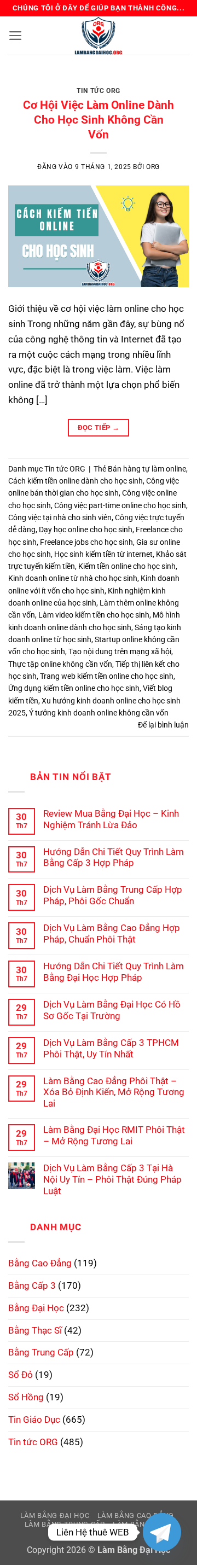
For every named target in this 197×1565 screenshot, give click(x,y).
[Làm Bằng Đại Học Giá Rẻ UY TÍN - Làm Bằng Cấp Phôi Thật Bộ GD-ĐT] (98, 35)
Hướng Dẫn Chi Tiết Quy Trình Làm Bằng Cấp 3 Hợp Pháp (113, 857)
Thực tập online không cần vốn (60, 664)
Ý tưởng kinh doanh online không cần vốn (99, 712)
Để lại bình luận (163, 724)
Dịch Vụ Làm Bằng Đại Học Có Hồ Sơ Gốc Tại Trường (112, 1010)
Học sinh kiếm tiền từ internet (103, 554)
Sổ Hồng (26, 1397)
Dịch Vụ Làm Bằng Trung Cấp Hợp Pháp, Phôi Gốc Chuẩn (112, 895)
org (153, 167)
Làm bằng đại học (55, 1515)
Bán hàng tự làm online (147, 468)
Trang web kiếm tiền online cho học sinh (106, 676)
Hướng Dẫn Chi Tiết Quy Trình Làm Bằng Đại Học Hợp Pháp (113, 972)
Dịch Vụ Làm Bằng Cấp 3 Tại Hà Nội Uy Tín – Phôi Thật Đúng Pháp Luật (112, 1179)
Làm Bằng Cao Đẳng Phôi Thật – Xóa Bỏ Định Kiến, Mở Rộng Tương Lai (113, 1092)
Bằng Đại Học (36, 1307)
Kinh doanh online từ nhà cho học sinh (72, 578)
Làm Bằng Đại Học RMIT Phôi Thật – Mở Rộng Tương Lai (114, 1135)
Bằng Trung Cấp (41, 1352)
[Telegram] (162, 1532)
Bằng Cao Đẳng (40, 1263)
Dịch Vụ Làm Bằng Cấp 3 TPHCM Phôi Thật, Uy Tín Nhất (111, 1048)
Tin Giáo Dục (34, 1419)
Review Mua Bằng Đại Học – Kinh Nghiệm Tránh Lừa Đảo (111, 819)
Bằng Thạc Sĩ (35, 1330)
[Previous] (26, 82)
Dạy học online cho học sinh (85, 529)
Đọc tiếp (99, 427)
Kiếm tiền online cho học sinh (127, 566)
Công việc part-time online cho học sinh (120, 505)
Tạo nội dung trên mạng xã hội (119, 651)
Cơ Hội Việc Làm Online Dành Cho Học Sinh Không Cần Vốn (98, 119)
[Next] (171, 82)
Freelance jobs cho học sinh (86, 542)
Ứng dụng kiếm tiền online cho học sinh (74, 688)
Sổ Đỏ (20, 1374)
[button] (15, 35)
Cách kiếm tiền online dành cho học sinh (75, 480)
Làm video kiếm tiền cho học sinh (93, 614)
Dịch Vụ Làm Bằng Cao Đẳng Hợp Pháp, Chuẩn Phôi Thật (111, 933)
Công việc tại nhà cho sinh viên (60, 517)
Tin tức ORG (98, 91)
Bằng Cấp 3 (32, 1285)
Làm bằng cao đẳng (135, 1515)
